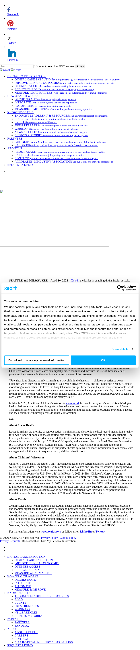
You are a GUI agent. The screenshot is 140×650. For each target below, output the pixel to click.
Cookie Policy (68, 537)
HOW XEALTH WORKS (22, 576)
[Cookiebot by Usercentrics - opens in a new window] (120, 288)
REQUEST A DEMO (20, 645)
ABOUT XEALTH (26, 632)
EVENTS (20, 602)
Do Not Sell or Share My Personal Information (49, 541)
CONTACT (22, 638)
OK (103, 360)
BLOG (19, 599)
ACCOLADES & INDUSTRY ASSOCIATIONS (44, 642)
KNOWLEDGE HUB (20, 592)
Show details (120, 349)
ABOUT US (14, 628)
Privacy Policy (49, 537)
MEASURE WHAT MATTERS (33, 573)
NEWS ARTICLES (26, 612)
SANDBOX (22, 625)
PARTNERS (14, 619)
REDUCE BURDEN (27, 569)
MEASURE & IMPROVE (30, 589)
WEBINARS (22, 609)
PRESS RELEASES (27, 605)
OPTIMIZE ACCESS (27, 566)
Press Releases (70, 259)
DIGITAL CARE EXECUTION (26, 556)
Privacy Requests (10, 541)
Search (80, 66)
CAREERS (21, 635)
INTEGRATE (23, 583)
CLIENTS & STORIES (28, 615)
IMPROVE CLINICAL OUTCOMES (37, 563)
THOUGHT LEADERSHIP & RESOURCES (42, 596)
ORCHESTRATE (25, 579)
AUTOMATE (23, 586)
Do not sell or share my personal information (36, 360)
